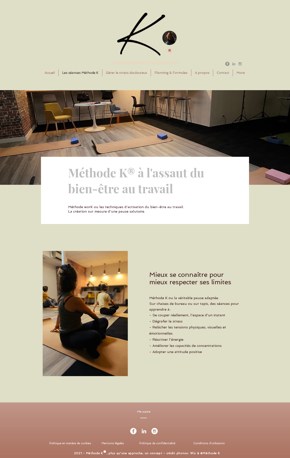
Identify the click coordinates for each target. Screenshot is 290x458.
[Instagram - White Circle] (154, 431)
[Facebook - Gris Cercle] (227, 64)
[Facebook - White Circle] (133, 431)
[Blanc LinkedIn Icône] (144, 431)
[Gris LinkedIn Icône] (234, 64)
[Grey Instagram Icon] (240, 64)
